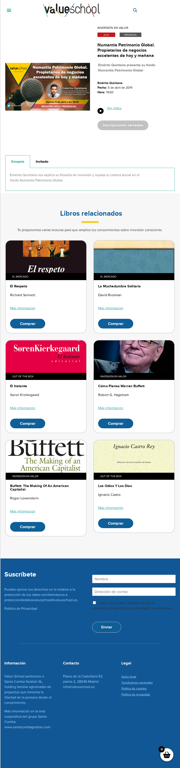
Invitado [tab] (42, 161)
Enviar (106, 627)
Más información (22, 308)
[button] (9, 10)
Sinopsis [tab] (17, 161)
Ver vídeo (114, 108)
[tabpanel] (90, 179)
